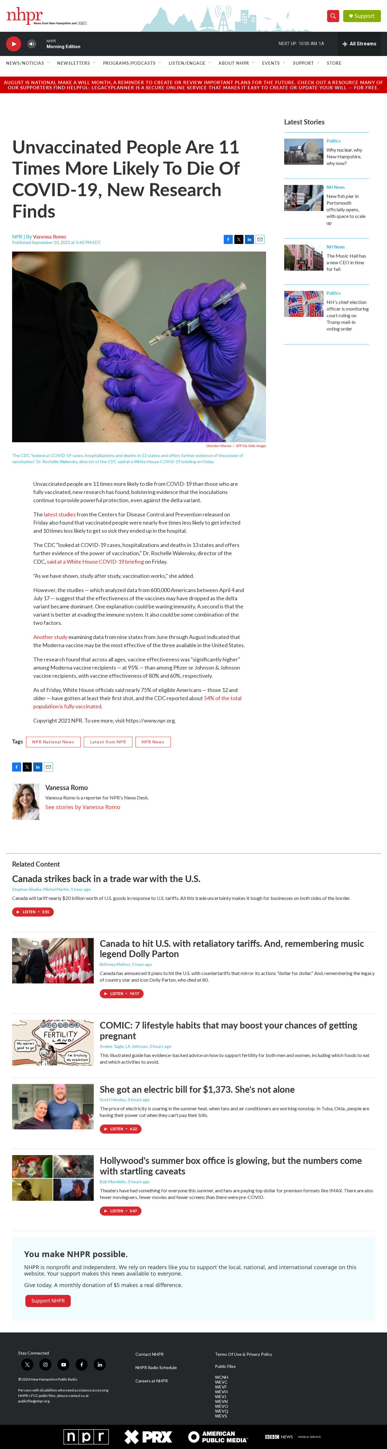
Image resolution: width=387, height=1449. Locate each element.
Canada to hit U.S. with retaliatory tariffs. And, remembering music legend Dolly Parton (232, 948)
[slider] (41, 44)
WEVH (221, 1391)
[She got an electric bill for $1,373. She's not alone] (53, 1106)
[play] (13, 44)
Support (364, 16)
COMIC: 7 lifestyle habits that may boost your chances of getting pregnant (228, 1030)
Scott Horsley (113, 1099)
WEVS (221, 1416)
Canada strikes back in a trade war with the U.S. (106, 878)
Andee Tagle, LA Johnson (124, 1046)
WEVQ (221, 1411)
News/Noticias (25, 63)
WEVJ (220, 1396)
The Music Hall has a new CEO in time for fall (346, 262)
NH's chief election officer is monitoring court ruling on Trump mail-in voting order (348, 315)
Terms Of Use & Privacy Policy (243, 1354)
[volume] (32, 44)
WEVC (221, 1382)
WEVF (221, 1387)
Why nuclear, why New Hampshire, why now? (344, 156)
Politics (333, 141)
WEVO (221, 1406)
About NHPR (234, 63)
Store (334, 63)
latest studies (60, 514)
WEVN (221, 1401)
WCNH (221, 1377)
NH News (336, 187)
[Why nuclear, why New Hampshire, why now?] (304, 152)
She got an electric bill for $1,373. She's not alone (197, 1089)
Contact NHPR (149, 1354)
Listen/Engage (187, 63)
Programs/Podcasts (129, 63)
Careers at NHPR (151, 1380)
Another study (50, 637)
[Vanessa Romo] (25, 802)
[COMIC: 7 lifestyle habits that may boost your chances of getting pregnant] (53, 1042)
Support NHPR (48, 1300)
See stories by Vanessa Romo (82, 807)
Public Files (225, 1366)
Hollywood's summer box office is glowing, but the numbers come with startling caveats (231, 1165)
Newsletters (73, 63)
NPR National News (53, 741)
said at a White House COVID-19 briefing (95, 561)
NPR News (153, 741)
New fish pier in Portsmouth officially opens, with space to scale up (346, 209)
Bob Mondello (113, 1181)
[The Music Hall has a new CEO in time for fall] (304, 258)
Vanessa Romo (49, 236)
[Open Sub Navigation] (48, 63)
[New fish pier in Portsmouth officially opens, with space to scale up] (304, 198)
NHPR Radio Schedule (156, 1367)
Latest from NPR (108, 741)
